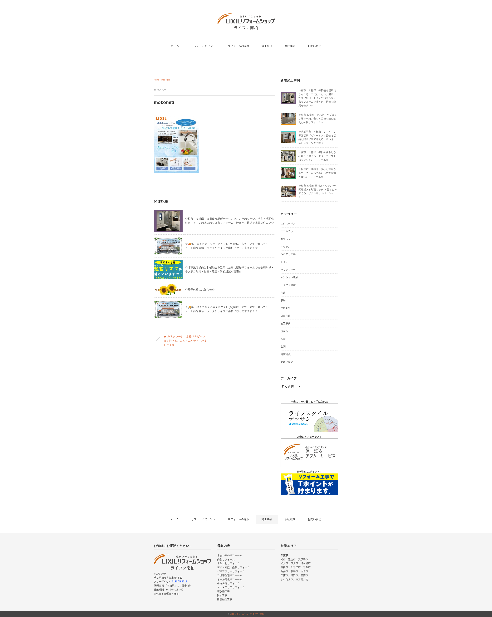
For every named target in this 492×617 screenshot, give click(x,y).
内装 (283, 292)
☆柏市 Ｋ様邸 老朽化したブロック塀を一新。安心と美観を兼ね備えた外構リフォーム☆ (317, 118)
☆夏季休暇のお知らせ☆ (200, 289)
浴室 (283, 338)
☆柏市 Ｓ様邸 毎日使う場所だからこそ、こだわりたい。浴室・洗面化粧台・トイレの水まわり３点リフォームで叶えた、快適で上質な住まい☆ (317, 98)
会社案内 (290, 45)
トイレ (284, 262)
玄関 (283, 346)
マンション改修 (289, 277)
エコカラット (288, 231)
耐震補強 (286, 354)
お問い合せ (314, 45)
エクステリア (288, 223)
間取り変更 (287, 361)
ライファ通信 (288, 285)
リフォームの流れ (238, 45)
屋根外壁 (286, 308)
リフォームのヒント (203, 45)
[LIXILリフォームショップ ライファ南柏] (246, 16)
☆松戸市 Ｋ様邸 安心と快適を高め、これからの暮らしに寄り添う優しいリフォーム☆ (317, 173)
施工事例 (267, 45)
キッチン (286, 246)
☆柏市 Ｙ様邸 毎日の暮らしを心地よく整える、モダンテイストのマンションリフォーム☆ (317, 156)
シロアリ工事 (288, 254)
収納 (283, 300)
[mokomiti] (176, 118)
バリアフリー (288, 269)
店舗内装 (286, 315)
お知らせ (286, 238)
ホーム (175, 45)
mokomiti (165, 80)
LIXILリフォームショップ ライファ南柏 (247, 614)
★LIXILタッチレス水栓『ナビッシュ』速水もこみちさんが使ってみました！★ (185, 340)
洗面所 (284, 331)
